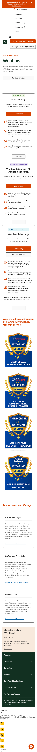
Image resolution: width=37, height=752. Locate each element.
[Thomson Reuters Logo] (20, 9)
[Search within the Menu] (5, 42)
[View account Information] (10, 37)
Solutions (18, 14)
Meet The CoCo (16, 6)
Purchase (18, 23)
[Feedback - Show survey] (1, 713)
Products (18, 19)
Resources (19, 27)
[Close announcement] (31, 2)
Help (17, 31)
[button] (18, 655)
